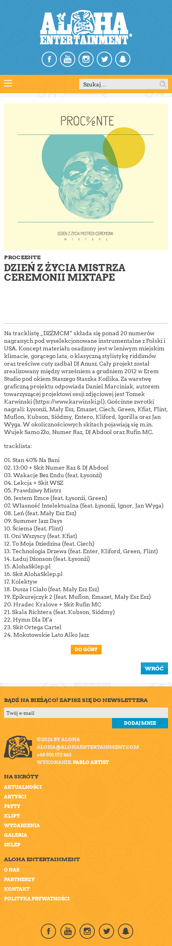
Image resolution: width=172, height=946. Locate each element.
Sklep (12, 845)
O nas (11, 870)
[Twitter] (104, 59)
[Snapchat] (122, 59)
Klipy (12, 816)
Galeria (15, 835)
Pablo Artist (91, 762)
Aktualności (23, 787)
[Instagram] (86, 59)
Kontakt (17, 889)
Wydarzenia (22, 825)
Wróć (154, 668)
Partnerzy (19, 879)
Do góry (86, 649)
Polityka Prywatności (37, 899)
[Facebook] (49, 59)
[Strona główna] (86, 27)
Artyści (15, 797)
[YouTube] (67, 59)
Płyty (12, 806)
